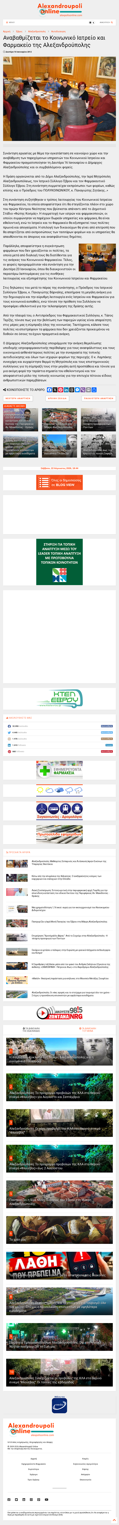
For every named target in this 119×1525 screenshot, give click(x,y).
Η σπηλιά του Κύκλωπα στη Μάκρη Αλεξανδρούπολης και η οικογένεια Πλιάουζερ (57, 448)
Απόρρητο (85, 1474)
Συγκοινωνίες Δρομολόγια (85, 1464)
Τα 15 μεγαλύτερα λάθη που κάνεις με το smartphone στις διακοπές (57, 1275)
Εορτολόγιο (33, 1469)
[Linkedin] (23, 1499)
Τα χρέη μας (17, 1239)
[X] (16, 1499)
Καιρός (85, 1459)
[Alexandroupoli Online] (59, 15)
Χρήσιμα (33, 1474)
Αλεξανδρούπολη (37, 31)
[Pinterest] (38, 1499)
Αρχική (6, 31)
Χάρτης (85, 1469)
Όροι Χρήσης (33, 1480)
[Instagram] (31, 1499)
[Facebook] (9, 1499)
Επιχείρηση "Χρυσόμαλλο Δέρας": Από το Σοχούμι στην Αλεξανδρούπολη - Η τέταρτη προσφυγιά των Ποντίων (97, 421)
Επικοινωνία (85, 1480)
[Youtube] (46, 1499)
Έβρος (19, 31)
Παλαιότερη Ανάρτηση (98, 398)
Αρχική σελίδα (57, 398)
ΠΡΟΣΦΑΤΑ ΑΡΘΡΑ (19, 852)
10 (11, 1372)
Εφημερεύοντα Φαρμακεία (34, 1464)
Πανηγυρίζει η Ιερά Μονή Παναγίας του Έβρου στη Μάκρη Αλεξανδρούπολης (58, 424)
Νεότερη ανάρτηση (18, 398)
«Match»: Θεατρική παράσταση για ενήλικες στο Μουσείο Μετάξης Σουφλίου (70, 978)
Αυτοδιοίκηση (58, 31)
